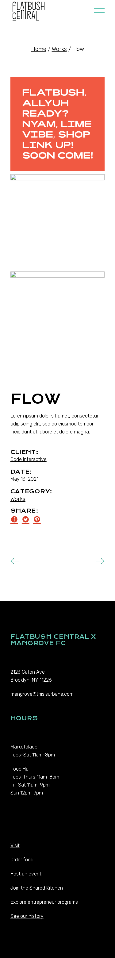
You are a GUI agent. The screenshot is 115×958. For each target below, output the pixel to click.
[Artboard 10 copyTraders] (57, 318)
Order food (21, 860)
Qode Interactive (28, 459)
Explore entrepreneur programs (44, 902)
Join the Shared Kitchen (36, 888)
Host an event (25, 874)
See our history (27, 916)
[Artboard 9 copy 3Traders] (57, 124)
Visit (15, 845)
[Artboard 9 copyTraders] (57, 221)
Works (17, 499)
